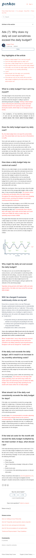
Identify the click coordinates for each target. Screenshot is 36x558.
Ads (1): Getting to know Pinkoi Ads (11, 519)
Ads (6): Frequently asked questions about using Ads (16, 522)
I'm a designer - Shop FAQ (22, 11)
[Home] (10, 7)
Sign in (31, 4)
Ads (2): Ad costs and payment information (13, 525)
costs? (7, 71)
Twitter (5, 485)
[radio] (13, 495)
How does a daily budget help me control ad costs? (19, 63)
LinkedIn (8, 485)
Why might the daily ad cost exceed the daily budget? (19, 65)
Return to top (5, 508)
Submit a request (24, 503)
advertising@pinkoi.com (26, 475)
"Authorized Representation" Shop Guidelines (14, 531)
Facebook (3, 485)
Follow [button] (18, 49)
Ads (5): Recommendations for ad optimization (14, 528)
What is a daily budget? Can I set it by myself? (17, 59)
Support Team (10, 44)
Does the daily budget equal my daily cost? (17, 61)
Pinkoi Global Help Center (8, 11)
